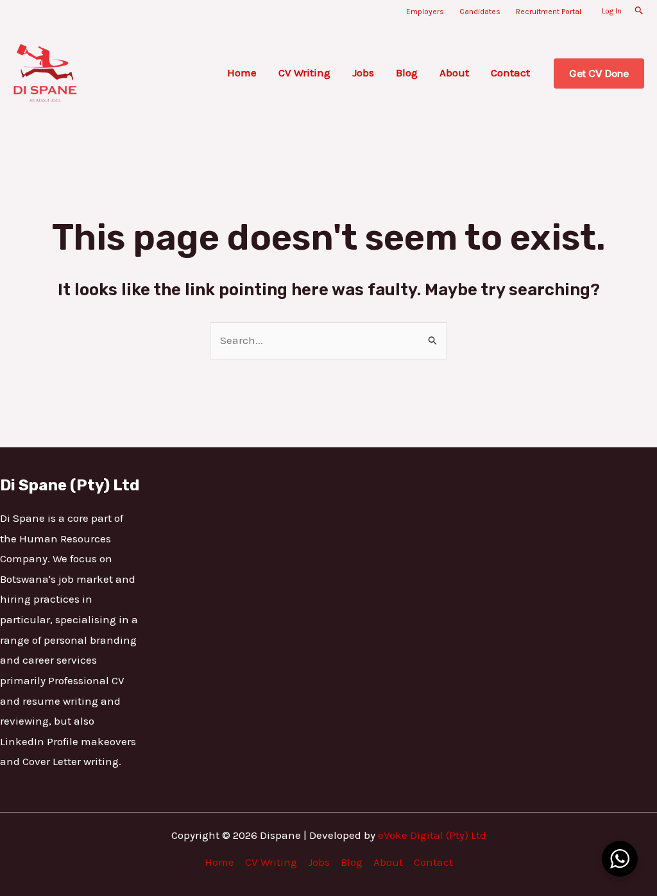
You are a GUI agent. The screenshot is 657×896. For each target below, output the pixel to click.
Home (242, 72)
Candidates (479, 11)
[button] (639, 10)
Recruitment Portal (548, 11)
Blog (407, 72)
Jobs (363, 72)
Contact (510, 72)
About (454, 72)
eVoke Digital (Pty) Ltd (432, 835)
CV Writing (304, 72)
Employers (425, 11)
